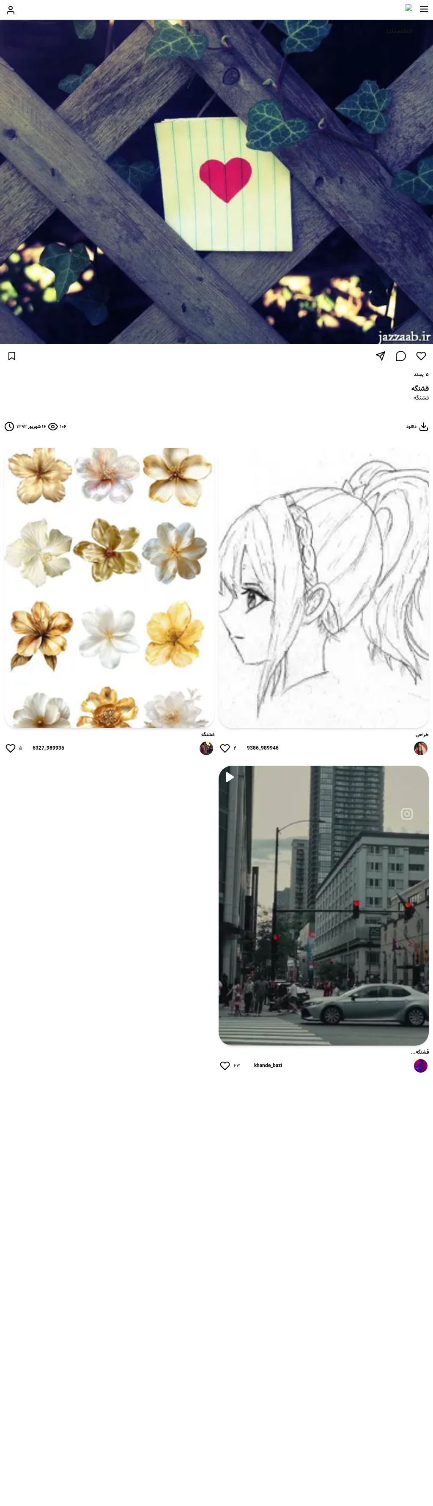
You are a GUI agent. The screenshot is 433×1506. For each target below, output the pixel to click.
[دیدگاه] (401, 356)
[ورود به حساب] (10, 10)
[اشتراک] (380, 356)
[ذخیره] (12, 356)
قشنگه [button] (421, 398)
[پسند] (421, 356)
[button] (424, 9)
